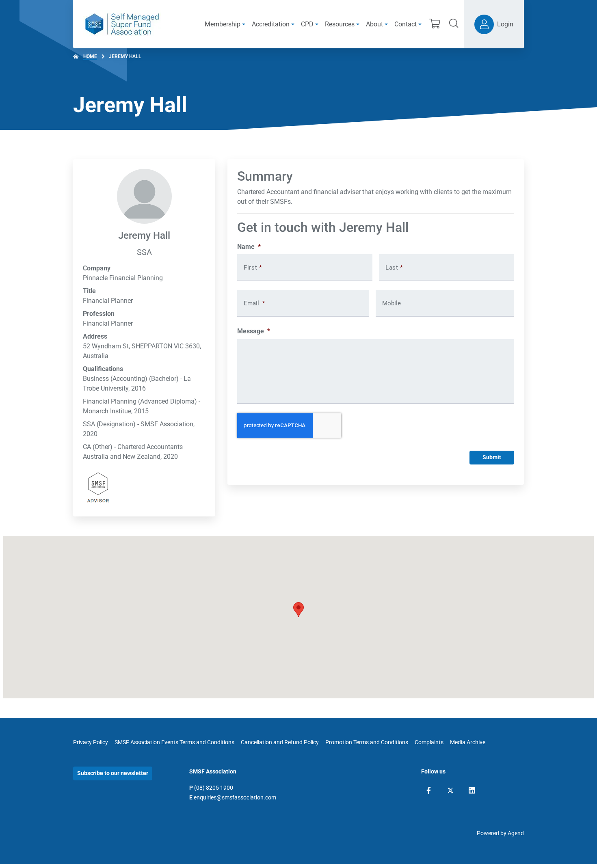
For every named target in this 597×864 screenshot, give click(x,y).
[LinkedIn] (472, 790)
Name (249, 247)
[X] (450, 790)
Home (90, 56)
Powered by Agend (500, 833)
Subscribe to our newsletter (112, 773)
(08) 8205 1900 (213, 787)
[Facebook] (428, 790)
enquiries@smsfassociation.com (235, 797)
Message (253, 331)
